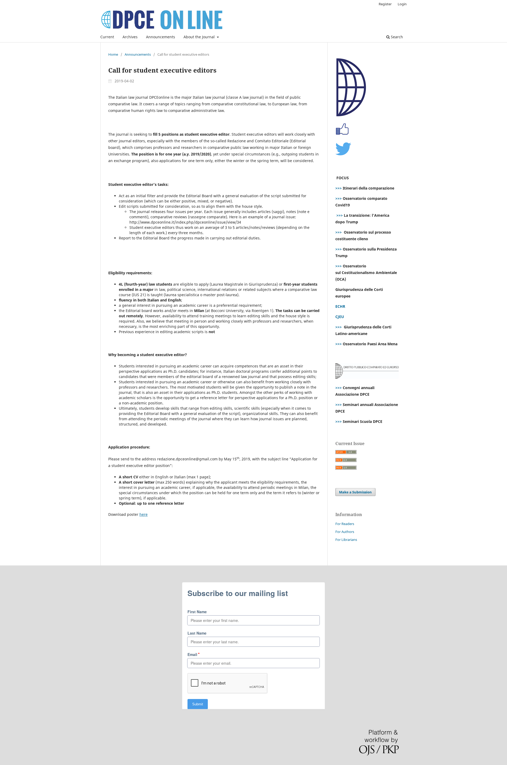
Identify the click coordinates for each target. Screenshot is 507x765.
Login (402, 4)
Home (113, 54)
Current (107, 36)
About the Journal (200, 36)
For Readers (344, 523)
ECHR (340, 306)
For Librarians (346, 539)
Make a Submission (355, 492)
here (143, 514)
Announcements (160, 36)
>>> (338, 188)
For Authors (344, 531)
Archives (130, 36)
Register (385, 4)
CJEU (339, 316)
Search (396, 36)
